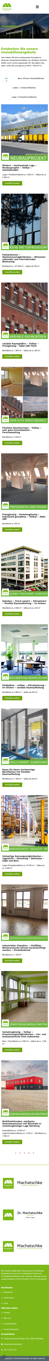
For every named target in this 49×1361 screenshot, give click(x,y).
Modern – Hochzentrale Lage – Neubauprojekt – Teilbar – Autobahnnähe (19, 167)
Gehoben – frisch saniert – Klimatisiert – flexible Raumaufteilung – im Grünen (24, 602)
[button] (37, 7)
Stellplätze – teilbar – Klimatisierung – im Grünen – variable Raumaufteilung (24, 686)
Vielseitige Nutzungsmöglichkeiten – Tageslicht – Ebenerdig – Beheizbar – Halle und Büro (23, 858)
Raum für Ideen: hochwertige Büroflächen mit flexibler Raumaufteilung (18, 771)
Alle (6, 78)
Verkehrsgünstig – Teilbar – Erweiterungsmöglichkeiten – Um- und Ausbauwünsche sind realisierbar (24, 1034)
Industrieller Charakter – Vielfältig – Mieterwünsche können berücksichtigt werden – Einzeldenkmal (24, 947)
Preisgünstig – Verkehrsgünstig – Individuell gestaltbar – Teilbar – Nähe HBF (23, 516)
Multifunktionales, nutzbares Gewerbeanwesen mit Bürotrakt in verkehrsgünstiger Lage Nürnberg (21, 1123)
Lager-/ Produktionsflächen (24, 97)
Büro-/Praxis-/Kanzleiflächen (31, 78)
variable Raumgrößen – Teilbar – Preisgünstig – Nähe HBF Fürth (20, 344)
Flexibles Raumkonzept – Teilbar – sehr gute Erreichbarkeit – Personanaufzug (21, 430)
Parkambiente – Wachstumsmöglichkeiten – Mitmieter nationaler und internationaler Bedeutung (24, 258)
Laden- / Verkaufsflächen (24, 88)
